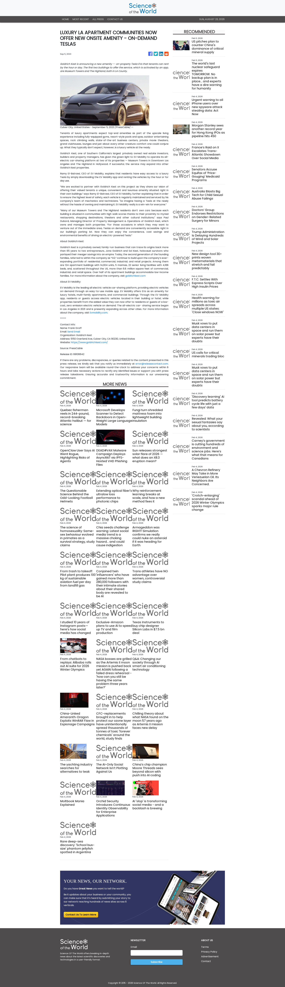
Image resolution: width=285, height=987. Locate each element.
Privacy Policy (209, 951)
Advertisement (210, 956)
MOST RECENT (80, 19)
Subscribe (156, 962)
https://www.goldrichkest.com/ (89, 342)
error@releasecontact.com (152, 363)
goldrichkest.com (135, 276)
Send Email (73, 331)
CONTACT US (115, 19)
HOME (65, 19)
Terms (205, 947)
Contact (206, 961)
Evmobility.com (98, 312)
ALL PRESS (98, 19)
